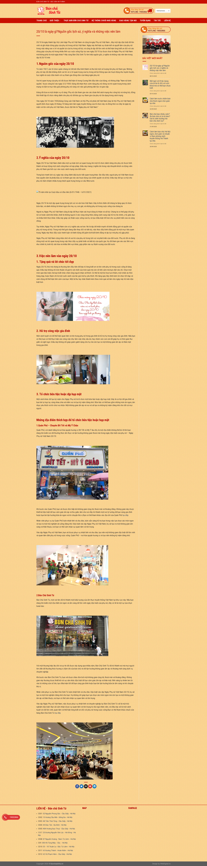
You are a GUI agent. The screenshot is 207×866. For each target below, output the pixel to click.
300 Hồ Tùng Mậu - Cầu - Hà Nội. (55, 843)
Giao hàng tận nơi (128, 20)
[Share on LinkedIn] (94, 786)
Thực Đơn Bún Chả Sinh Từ (76, 20)
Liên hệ (167, 20)
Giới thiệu (54, 20)
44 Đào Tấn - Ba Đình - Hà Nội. (55, 825)
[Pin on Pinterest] (90, 786)
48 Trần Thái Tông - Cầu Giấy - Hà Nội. (58, 821)
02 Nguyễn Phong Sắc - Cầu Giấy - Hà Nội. (59, 814)
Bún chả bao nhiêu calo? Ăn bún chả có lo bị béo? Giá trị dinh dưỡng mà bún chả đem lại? (160, 117)
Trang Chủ (41, 20)
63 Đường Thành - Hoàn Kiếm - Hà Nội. (58, 850)
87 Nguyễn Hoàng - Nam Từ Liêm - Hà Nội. (59, 839)
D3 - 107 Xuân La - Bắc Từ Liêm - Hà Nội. (59, 847)
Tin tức (157, 20)
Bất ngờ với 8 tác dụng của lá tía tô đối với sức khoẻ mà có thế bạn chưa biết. (160, 84)
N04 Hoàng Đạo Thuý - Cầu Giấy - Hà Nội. (59, 829)
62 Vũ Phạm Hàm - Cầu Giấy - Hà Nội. (57, 854)
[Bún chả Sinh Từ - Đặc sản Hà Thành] (48, 11)
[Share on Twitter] (81, 786)
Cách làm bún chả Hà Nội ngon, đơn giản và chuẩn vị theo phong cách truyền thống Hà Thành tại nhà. (160, 136)
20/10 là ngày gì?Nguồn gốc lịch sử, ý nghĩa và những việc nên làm (160, 68)
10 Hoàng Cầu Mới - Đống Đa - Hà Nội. (58, 817)
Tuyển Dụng (145, 20)
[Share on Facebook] (77, 786)
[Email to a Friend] (86, 786)
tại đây (125, 515)
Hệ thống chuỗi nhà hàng (104, 20)
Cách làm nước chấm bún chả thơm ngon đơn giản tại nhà (160, 100)
